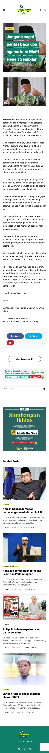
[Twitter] (24, 749)
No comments (31, 527)
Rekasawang (27, 741)
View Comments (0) (24, 359)
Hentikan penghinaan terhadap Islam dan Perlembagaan (22, 572)
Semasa (10, 28)
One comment (31, 647)
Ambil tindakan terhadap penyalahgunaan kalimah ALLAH (23, 510)
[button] (4, 9)
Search (44, 388)
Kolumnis (7, 566)
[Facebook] (19, 749)
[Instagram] (30, 749)
